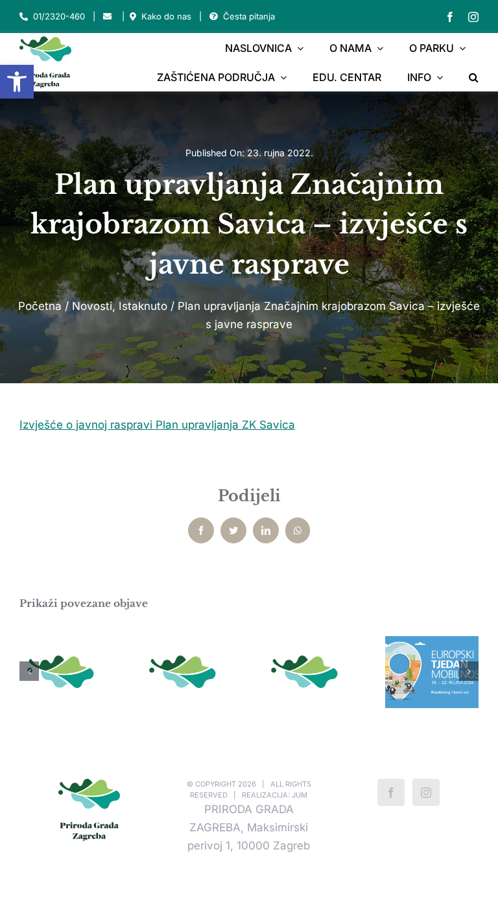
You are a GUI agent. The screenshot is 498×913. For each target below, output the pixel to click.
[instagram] (473, 17)
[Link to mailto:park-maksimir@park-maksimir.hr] (107, 16)
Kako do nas (166, 16)
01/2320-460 (59, 16)
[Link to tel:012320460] (23, 16)
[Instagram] (426, 792)
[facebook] (450, 17)
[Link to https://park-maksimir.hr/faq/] (213, 16)
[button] (17, 82)
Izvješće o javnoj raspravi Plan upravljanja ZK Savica (157, 424)
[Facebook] (391, 792)
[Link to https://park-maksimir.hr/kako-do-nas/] (133, 16)
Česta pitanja (249, 16)
